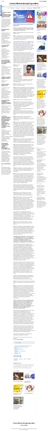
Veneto (25, 42)
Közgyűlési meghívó (17, 352)
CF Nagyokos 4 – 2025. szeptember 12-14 (17, 394)
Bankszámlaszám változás (5, 30)
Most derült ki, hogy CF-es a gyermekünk (41, 149)
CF (8, 8)
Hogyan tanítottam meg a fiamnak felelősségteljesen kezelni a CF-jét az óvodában (41, 198)
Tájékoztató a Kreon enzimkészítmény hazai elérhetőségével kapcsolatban (17, 407)
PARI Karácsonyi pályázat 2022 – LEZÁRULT (41, 51)
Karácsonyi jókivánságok (18, 381)
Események (17, 8)
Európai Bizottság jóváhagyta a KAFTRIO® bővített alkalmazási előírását (6, 102)
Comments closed (40, 195)
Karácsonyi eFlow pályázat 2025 (5, 85)
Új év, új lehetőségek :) (5, 164)
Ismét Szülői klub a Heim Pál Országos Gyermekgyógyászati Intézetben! (6, 62)
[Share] (1, 15)
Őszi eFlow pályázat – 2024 (41, 41)
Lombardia (21, 42)
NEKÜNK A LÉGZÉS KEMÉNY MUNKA (6, 78)
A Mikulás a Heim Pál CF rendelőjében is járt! (40, 174)
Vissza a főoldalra (18, 342)
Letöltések (23, 8)
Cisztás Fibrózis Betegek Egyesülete (24, 3)
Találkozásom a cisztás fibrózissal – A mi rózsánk (40, 186)
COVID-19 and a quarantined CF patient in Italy (24, 337)
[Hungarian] (39, 8)
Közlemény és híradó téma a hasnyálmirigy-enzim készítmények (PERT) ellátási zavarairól (6, 14)
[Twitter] (1, 9)
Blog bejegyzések (29, 8)
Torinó (17, 69)
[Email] (1, 13)
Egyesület (12, 8)
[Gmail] (1, 11)
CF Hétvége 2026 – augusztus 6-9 (5, 46)
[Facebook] (1, 6)
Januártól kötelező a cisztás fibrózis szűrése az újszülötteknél (41, 160)
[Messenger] (1, 8)
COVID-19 (34, 8)
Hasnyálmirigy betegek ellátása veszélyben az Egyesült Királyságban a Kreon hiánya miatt (5, 146)
